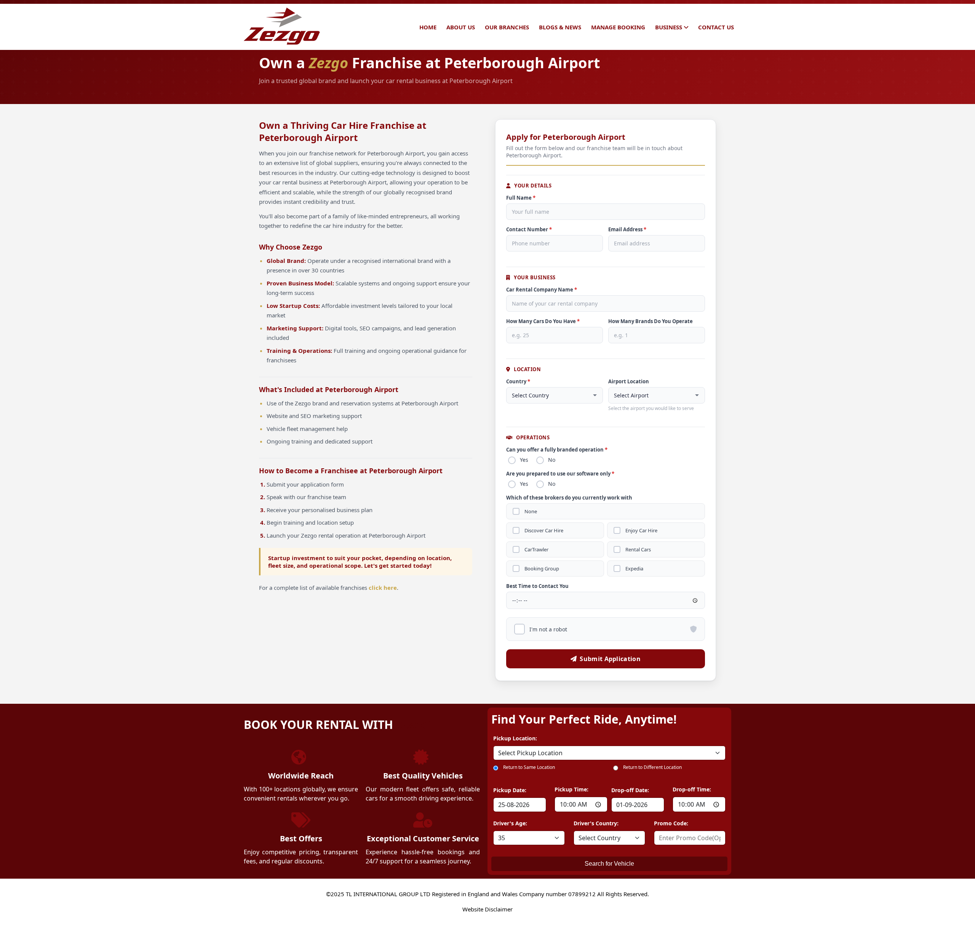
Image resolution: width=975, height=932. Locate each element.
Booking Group (541, 568)
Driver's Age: (510, 823)
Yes (524, 459)
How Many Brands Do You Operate (650, 321)
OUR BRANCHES (507, 27)
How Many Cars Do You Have (543, 321)
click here (383, 587)
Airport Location (628, 381)
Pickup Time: (571, 789)
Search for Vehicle (609, 863)
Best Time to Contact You (537, 586)
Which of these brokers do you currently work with (569, 497)
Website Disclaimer (487, 909)
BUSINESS (668, 27)
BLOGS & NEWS (560, 27)
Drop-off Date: (630, 790)
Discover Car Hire (543, 530)
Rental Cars (638, 549)
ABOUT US (460, 27)
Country (518, 381)
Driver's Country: (596, 823)
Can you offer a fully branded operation (556, 449)
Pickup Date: (509, 790)
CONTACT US (716, 27)
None (530, 511)
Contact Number (529, 229)
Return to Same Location (529, 767)
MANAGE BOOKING (618, 27)
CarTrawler (536, 549)
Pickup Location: (515, 738)
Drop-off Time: (692, 789)
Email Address (627, 229)
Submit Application (610, 659)
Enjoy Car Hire (641, 530)
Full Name (520, 197)
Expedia (634, 568)
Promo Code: (671, 823)
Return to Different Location (652, 767)
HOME (427, 27)
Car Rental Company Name (541, 289)
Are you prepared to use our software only (560, 473)
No (551, 459)
